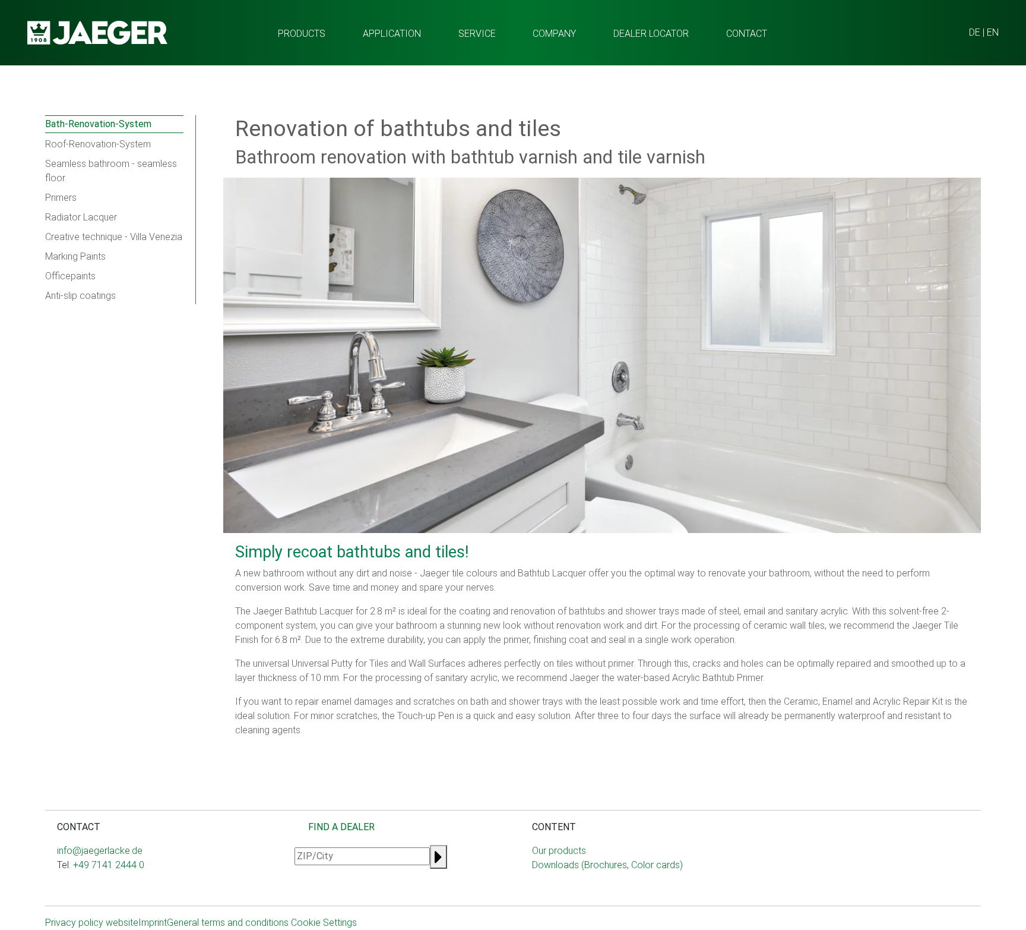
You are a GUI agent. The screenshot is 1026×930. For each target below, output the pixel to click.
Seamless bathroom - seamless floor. (111, 171)
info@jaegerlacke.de (99, 850)
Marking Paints (75, 256)
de (974, 32)
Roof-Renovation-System (98, 144)
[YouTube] (90, 888)
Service (477, 33)
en (993, 32)
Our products (559, 850)
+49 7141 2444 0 (108, 865)
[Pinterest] (109, 888)
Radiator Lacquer (81, 217)
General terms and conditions (228, 922)
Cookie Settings (324, 922)
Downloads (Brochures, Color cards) (607, 865)
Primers (61, 197)
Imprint (152, 922)
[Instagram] (61, 888)
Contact (746, 33)
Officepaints (70, 276)
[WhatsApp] (81, 888)
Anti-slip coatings (80, 295)
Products (301, 33)
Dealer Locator (651, 33)
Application (392, 33)
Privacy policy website (91, 922)
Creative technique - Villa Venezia (113, 236)
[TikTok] (99, 888)
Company (554, 33)
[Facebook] (71, 888)
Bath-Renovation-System (98, 124)
